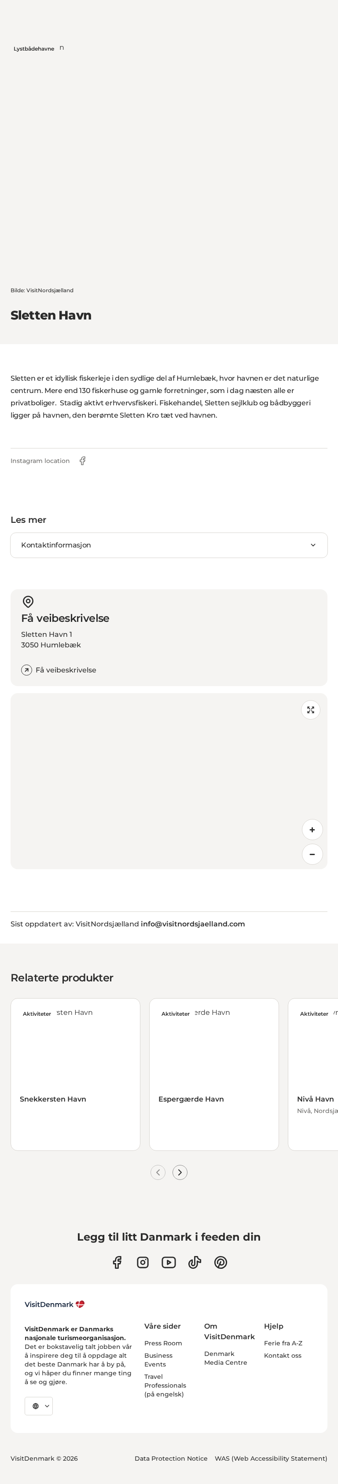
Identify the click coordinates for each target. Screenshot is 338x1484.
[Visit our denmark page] (117, 1262)
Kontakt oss (282, 1355)
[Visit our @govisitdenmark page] (194, 1262)
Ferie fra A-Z (283, 1343)
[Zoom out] (312, 854)
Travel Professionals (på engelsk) (165, 1385)
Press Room (163, 1343)
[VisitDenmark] (55, 1304)
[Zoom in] (312, 829)
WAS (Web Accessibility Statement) (271, 1458)
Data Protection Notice (171, 1458)
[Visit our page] (143, 1262)
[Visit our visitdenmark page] (168, 1262)
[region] (169, 781)
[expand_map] (310, 710)
